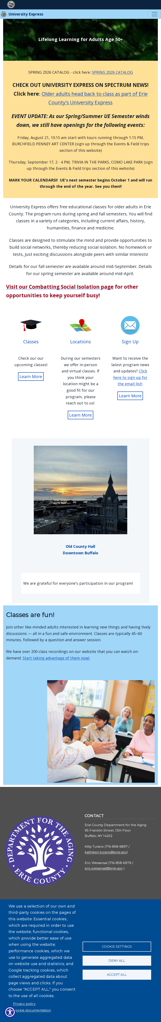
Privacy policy (24, 1004)
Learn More (30, 376)
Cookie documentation (32, 1010)
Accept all (117, 975)
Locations (80, 342)
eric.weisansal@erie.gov (104, 868)
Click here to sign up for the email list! (130, 377)
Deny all (117, 961)
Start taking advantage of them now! (56, 657)
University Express (25, 14)
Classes (31, 342)
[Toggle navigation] (154, 14)
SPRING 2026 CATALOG (112, 72)
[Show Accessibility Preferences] (10, 1012)
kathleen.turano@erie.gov (106, 852)
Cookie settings (117, 947)
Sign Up (130, 342)
